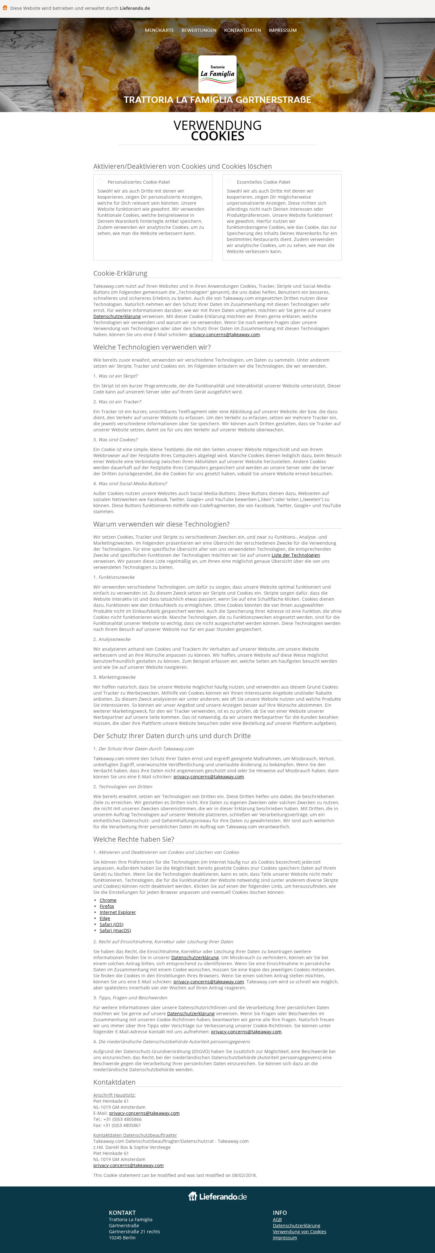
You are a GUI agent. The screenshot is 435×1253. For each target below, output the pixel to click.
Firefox (107, 906)
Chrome (108, 900)
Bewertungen (199, 30)
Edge (105, 918)
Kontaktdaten (242, 30)
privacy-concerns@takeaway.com (224, 334)
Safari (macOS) (115, 930)
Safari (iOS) (111, 924)
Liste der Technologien (296, 555)
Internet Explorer (118, 912)
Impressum (283, 30)
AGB (277, 1219)
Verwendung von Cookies (299, 1231)
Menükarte (159, 30)
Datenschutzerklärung (117, 316)
